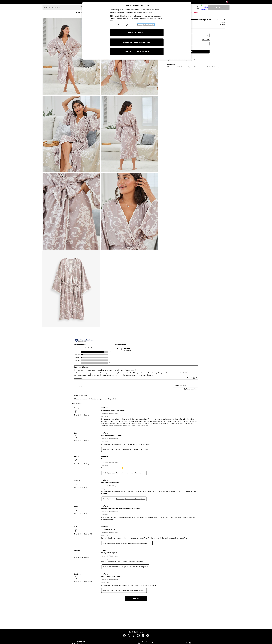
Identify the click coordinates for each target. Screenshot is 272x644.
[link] (198, 7)
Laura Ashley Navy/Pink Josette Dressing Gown (132, 449)
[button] (196, 64)
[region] (136, 31)
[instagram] (138, 635)
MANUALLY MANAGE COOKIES (137, 51)
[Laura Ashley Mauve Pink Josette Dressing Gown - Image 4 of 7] (129, 134)
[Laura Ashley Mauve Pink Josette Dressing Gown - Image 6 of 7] (129, 211)
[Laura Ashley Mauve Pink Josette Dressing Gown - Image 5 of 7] (71, 211)
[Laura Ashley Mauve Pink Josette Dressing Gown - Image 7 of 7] (71, 289)
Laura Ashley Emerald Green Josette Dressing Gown (133, 543)
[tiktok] (133, 635)
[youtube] (147, 635)
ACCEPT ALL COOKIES (136, 32)
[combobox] (187, 385)
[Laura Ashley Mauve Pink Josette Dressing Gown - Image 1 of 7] (71, 56)
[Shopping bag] (204, 7)
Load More (136, 598)
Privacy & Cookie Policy (145, 25)
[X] (129, 635)
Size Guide (206, 40)
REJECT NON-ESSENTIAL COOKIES (136, 42)
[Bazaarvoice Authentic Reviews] (84, 340)
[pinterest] (143, 635)
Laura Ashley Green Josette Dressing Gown (130, 473)
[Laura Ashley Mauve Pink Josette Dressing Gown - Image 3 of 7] (71, 134)
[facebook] (124, 635)
